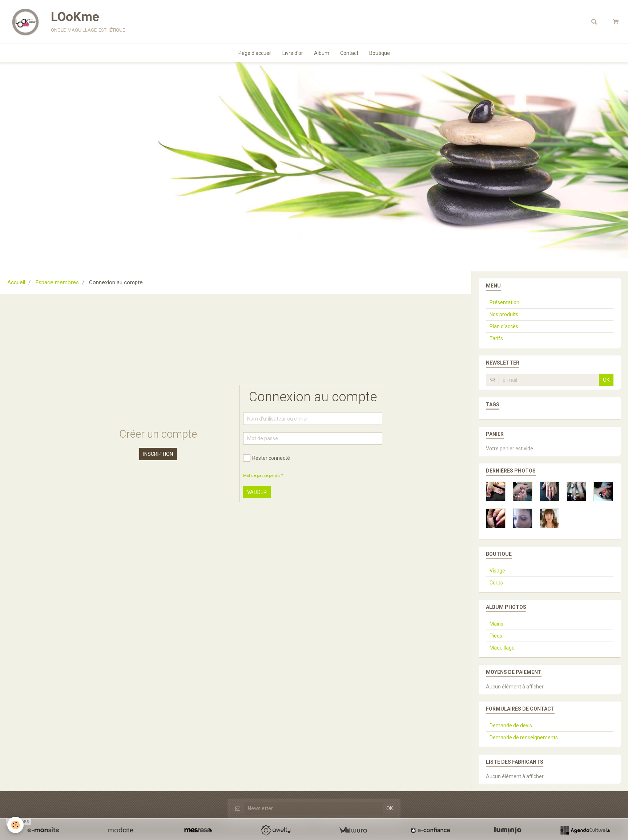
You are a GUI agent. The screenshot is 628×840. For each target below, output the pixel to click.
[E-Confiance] (430, 830)
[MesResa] (198, 830)
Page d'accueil (254, 53)
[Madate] (120, 830)
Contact (349, 53)
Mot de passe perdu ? (263, 475)
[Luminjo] (507, 830)
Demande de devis (511, 725)
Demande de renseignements (524, 737)
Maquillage (502, 648)
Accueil (16, 282)
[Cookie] (15, 825)
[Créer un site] (43, 830)
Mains (496, 624)
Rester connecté (271, 458)
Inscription (158, 454)
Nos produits (504, 314)
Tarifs (496, 338)
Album (321, 53)
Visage (497, 571)
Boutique (379, 53)
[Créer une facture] (353, 830)
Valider (257, 492)
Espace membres (57, 282)
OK (606, 380)
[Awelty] (275, 830)
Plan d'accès (504, 326)
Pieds (496, 636)
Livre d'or (292, 53)
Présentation (504, 302)
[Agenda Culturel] (585, 830)
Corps (496, 583)
